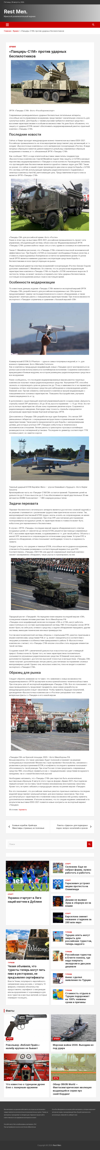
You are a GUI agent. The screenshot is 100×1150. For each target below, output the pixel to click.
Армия (12, 47)
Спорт (10, 894)
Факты (10, 1010)
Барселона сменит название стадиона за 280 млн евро (78, 919)
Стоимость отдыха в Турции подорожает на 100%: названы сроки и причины (77, 998)
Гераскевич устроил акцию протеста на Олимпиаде (77, 886)
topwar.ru (23, 809)
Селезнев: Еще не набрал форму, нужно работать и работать (78, 869)
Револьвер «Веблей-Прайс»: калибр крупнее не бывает (23, 1046)
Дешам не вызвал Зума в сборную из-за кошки (78, 902)
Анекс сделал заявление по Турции (78, 979)
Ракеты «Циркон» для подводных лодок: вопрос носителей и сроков (72, 826)
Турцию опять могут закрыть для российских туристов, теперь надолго (78, 939)
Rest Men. (16, 12)
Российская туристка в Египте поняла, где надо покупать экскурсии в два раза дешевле (78, 960)
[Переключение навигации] (7, 25)
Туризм (11, 963)
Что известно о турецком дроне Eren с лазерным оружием (25, 1086)
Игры (56, 1078)
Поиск (89, 844)
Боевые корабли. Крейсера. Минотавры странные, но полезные (28, 826)
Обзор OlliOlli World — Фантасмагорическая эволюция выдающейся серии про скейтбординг (72, 1089)
